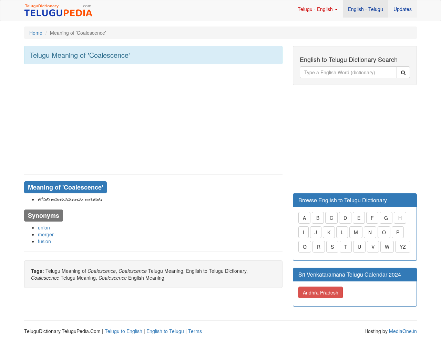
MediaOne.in (403, 331)
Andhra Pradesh (320, 292)
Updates (402, 9)
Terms (195, 331)
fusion (44, 241)
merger (46, 234)
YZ (403, 246)
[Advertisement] (153, 119)
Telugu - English (316, 9)
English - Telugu (365, 9)
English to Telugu (165, 331)
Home (35, 32)
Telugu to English (123, 331)
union (44, 227)
